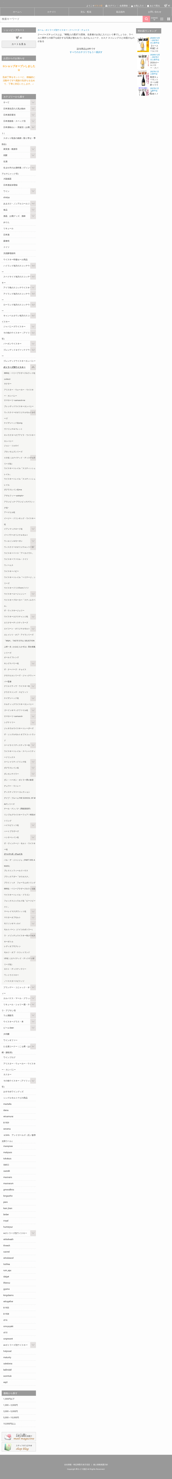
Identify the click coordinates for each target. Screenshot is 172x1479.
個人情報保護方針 (100, 1465)
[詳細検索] (154, 19)
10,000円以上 (9, 1424)
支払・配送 (85, 12)
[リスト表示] (162, 19)
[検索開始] (146, 19)
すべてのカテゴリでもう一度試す (86, 52)
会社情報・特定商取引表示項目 (77, 1465)
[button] (148, 39)
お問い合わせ (154, 12)
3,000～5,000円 (10, 1411)
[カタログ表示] (168, 19)
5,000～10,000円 (11, 1417)
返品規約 (120, 12)
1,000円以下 (9, 1399)
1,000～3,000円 (10, 1405)
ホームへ (17, 12)
